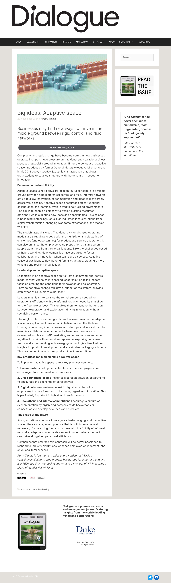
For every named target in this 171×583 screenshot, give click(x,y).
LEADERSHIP (33, 42)
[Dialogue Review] (65, 18)
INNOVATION (51, 42)
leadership (43, 489)
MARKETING (82, 42)
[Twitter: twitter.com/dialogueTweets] (150, 577)
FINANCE (66, 42)
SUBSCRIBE (144, 42)
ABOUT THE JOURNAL (119, 42)
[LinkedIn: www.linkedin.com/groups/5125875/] (156, 577)
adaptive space (28, 489)
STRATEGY (98, 42)
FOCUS (18, 42)
